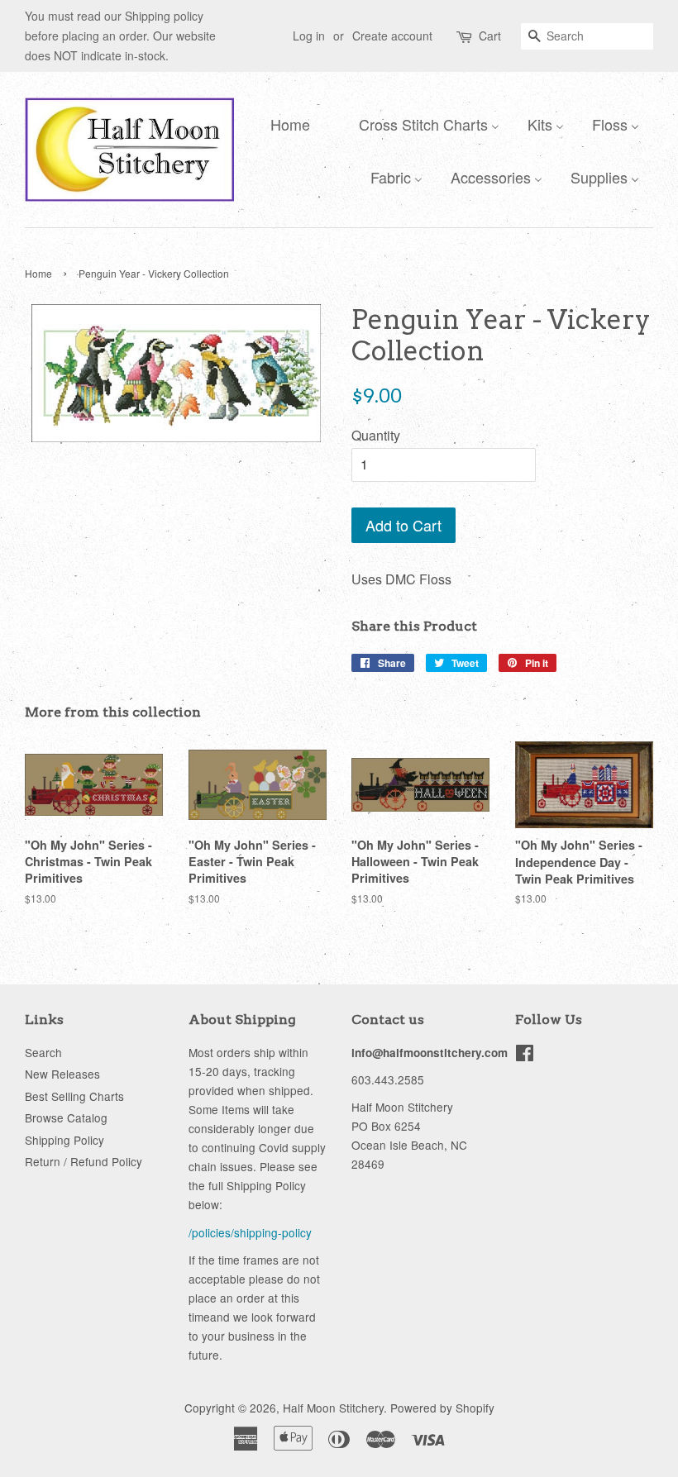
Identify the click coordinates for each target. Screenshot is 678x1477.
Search (43, 1052)
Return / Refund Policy (83, 1161)
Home (38, 273)
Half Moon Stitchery (333, 1407)
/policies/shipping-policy (250, 1232)
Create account (392, 35)
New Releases (62, 1073)
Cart (490, 35)
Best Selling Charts (74, 1096)
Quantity (375, 435)
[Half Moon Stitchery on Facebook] (524, 1055)
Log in (309, 35)
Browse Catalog (66, 1117)
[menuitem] (286, 123)
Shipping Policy (64, 1140)
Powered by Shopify (442, 1407)
